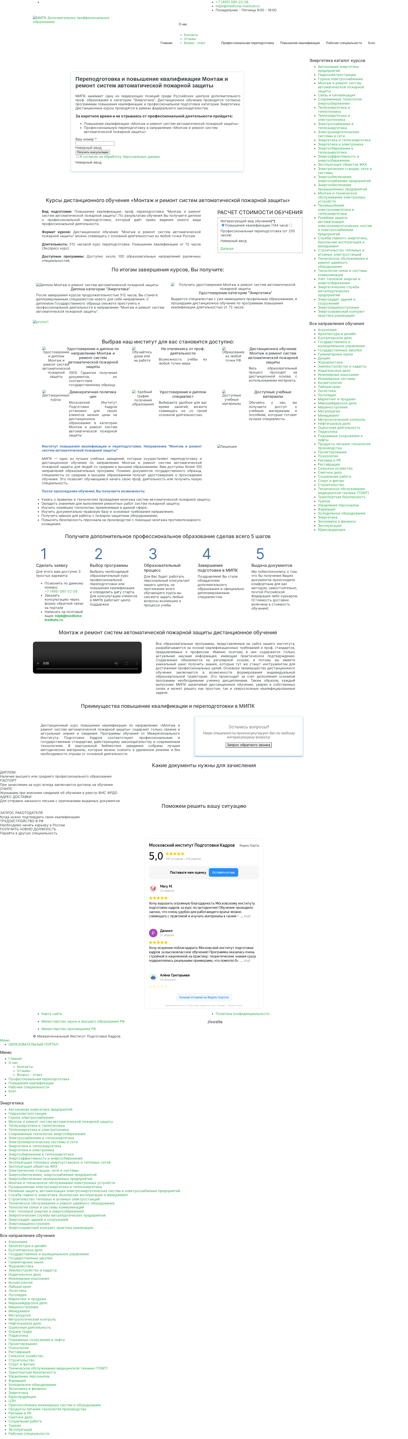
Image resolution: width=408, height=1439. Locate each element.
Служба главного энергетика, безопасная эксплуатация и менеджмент (343, 242)
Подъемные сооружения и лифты (340, 438)
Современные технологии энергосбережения (340, 101)
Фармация (326, 509)
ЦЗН (12, 1401)
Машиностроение (333, 407)
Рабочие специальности (344, 43)
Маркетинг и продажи (337, 399)
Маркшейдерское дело (337, 403)
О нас (183, 24)
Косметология (330, 382)
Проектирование (332, 452)
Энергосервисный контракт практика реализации (341, 313)
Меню (5, 1040)
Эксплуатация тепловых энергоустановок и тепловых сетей (59, 1162)
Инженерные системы (336, 378)
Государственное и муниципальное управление (341, 344)
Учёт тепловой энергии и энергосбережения (339, 281)
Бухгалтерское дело (335, 338)
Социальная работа (334, 476)
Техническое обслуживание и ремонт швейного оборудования (343, 262)
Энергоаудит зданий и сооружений (337, 301)
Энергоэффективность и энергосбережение (338, 158)
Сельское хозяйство (335, 468)
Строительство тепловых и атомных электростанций (341, 252)
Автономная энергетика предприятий (338, 68)
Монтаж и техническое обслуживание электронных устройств (342, 197)
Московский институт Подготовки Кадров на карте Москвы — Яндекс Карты (204, 1005)
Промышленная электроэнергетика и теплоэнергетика (336, 209)
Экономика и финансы (337, 521)
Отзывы (190, 39)
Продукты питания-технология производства (344, 446)
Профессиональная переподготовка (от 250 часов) (258, 233)
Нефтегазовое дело (334, 423)
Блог (371, 43)
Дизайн (324, 358)
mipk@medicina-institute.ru (238, 6)
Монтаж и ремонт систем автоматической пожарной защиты (341, 87)
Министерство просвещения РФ (68, 1029)
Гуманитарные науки (335, 354)
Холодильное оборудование (341, 513)
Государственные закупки (340, 350)
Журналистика (330, 362)
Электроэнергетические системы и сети (338, 134)
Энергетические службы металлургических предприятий (338, 291)
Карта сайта (51, 1014)
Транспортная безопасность (342, 497)
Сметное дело (330, 472)
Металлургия (329, 411)
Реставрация (329, 464)
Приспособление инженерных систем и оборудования (54, 1405)
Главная (166, 43)
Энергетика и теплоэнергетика (344, 140)
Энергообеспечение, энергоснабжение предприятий (344, 179)
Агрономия (327, 330)
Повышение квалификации (300, 43)
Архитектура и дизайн (337, 334)
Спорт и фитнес (331, 481)
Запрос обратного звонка (248, 745)
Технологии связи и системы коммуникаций (342, 272)
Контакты (191, 35)
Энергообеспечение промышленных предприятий (342, 187)
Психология (328, 456)
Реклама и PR (329, 460)
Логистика (327, 391)
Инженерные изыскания (338, 374)
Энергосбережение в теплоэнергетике (335, 150)
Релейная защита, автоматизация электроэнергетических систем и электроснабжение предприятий (345, 225)
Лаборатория (329, 387)
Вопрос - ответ (194, 43)
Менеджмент (329, 415)
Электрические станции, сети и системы (345, 171)
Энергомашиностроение (338, 307)
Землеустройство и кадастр (342, 366)
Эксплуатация (329, 525)
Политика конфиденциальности (242, 1014)
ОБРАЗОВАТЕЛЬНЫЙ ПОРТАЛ (33, 1044)
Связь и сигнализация (336, 95)
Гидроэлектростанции (337, 75)
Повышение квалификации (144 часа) (256, 225)
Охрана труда (20, 1331)
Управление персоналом (338, 505)
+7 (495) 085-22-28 (61, 591)
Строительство (331, 485)
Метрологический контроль (341, 419)
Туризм (324, 501)
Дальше (227, 248)
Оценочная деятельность (339, 427)
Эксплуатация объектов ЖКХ (342, 164)
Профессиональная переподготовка (247, 43)
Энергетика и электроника (340, 144)
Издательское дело (334, 370)
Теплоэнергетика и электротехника (334, 117)
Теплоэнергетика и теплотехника (334, 109)
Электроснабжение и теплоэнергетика (336, 126)
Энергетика (327, 517)
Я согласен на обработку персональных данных (120, 156)
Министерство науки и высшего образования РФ (83, 1021)
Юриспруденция (331, 529)
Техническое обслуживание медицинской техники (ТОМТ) (343, 491)
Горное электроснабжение (340, 79)
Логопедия (327, 395)
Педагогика (327, 431)
